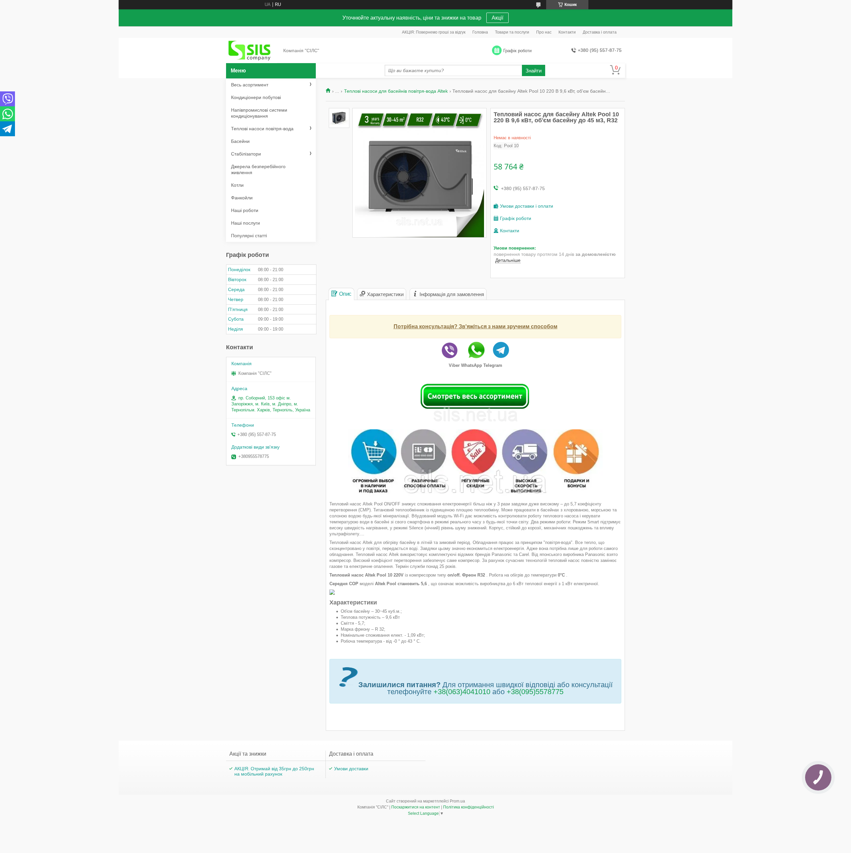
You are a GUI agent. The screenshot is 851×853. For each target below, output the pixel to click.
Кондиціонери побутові (256, 97)
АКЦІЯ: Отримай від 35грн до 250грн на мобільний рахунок (274, 771)
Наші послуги (245, 223)
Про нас (543, 32)
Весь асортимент (249, 84)
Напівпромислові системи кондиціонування (259, 113)
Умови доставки (351, 768)
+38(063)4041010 (461, 692)
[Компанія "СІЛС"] (252, 50)
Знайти (534, 70)
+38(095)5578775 (535, 692)
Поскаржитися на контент (415, 807)
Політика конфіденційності (468, 807)
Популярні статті (249, 235)
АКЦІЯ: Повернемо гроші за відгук (433, 32)
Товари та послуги (512, 32)
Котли (237, 185)
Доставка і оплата (600, 32)
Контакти (567, 32)
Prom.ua (457, 801)
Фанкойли (242, 197)
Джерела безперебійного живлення (258, 169)
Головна (480, 32)
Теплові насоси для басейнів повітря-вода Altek (396, 91)
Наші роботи (244, 210)
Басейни (240, 141)
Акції (497, 18)
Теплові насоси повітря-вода (262, 128)
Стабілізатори (246, 154)
